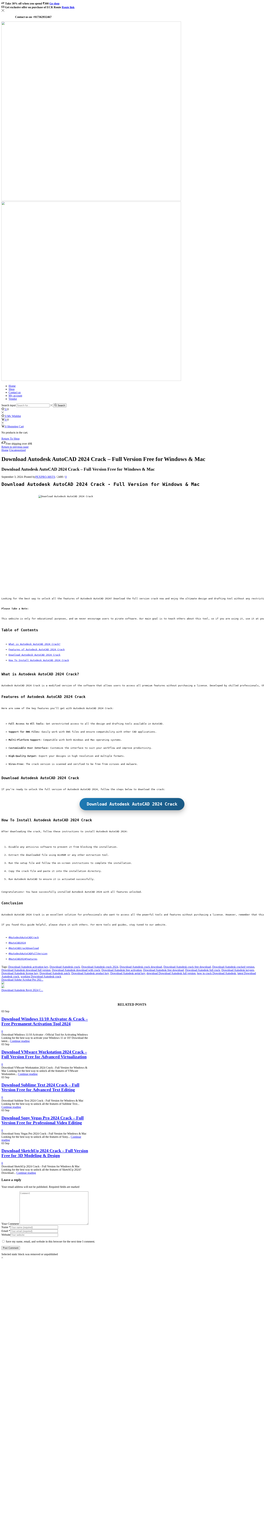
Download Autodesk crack (65, 966)
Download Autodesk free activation (121, 970)
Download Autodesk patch (55, 973)
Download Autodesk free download (163, 970)
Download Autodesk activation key (28, 966)
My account (15, 395)
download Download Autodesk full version (171, 973)
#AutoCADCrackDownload (24, 948)
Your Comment (10, 1223)
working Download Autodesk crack (41, 976)
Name (5, 1227)
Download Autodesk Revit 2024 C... (22, 990)
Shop (12, 389)
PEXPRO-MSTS (45, 476)
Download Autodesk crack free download (187, 966)
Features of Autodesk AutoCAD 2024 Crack (37, 649)
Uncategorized (17, 450)
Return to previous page (15, 446)
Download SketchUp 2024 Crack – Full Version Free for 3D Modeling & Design (44, 1153)
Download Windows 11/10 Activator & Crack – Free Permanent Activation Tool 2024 (44, 1021)
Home (12, 385)
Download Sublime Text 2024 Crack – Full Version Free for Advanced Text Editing (40, 1087)
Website (5, 1234)
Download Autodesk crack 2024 (99, 966)
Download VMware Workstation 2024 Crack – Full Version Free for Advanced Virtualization (44, 1054)
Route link (68, 7)
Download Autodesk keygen (237, 970)
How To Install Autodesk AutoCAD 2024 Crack (39, 660)
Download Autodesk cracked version (233, 966)
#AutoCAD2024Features (23, 959)
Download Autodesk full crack (202, 970)
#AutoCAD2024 (17, 942)
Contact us (15, 392)
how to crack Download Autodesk (216, 973)
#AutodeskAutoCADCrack (24, 937)
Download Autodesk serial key (127, 973)
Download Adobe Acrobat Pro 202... (22, 979)
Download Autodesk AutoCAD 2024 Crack (34, 655)
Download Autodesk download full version (25, 970)
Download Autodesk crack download (141, 966)
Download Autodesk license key (19, 973)
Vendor (13, 398)
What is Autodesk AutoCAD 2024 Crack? (34, 644)
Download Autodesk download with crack (76, 970)
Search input (8, 405)
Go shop (54, 3)
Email (5, 1230)
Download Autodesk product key (90, 973)
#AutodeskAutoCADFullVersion (28, 953)
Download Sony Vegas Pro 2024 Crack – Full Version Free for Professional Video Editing (42, 1120)
